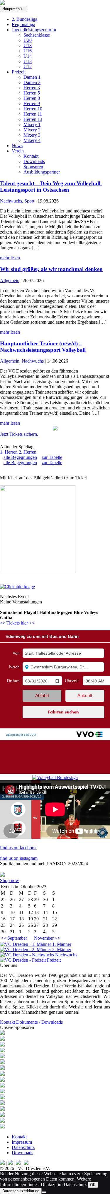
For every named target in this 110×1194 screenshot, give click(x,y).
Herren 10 (32, 108)
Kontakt (30, 156)
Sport (29, 200)
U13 (27, 61)
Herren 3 (31, 87)
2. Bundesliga (24, 19)
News (17, 145)
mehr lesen (10, 257)
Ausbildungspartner (41, 171)
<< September (14, 938)
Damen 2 (31, 82)
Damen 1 (31, 77)
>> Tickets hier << (17, 622)
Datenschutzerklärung (20, 1191)
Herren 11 (32, 113)
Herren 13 (32, 119)
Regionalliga (23, 24)
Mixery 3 (31, 135)
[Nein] (44, 1192)
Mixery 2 (31, 129)
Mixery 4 (31, 140)
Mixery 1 (31, 124)
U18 (27, 45)
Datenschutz (23, 1147)
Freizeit (19, 71)
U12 (27, 66)
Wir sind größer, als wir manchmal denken (51, 269)
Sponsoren (33, 166)
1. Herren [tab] (9, 452)
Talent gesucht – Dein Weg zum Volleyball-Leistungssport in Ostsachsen (51, 186)
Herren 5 (31, 92)
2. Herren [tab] (27, 452)
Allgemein (9, 280)
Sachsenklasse (36, 34)
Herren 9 (31, 103)
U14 (27, 56)
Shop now (9, 880)
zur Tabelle (52, 457)
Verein (18, 150)
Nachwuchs (11, 200)
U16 (27, 50)
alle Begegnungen (20, 457)
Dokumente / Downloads (39, 1022)
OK (93, 1185)
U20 (27, 40)
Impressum (22, 1142)
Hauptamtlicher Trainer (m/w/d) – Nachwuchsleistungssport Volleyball (43, 346)
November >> (47, 938)
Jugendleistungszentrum (34, 29)
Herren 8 (31, 98)
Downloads (34, 161)
